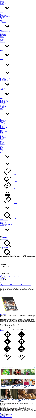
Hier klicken (2, 330)
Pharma (1, 147)
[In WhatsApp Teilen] (7, 352)
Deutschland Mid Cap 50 (4, 33)
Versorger (1, 152)
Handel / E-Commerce (3, 131)
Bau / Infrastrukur (3, 119)
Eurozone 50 (2, 105)
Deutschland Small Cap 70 (4, 100)
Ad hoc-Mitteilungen (3, 13)
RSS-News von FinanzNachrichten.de (6, 417)
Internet (1, 136)
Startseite (1, 0)
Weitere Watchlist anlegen (4, 220)
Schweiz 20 (2, 39)
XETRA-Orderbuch (3, 88)
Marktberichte (2, 17)
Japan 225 (1, 41)
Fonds (15, 174)
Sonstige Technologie (3, 150)
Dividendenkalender (3, 79)
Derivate (15, 188)
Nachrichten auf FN (3, 3)
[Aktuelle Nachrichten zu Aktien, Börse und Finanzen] (4, 239)
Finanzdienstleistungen (3, 127)
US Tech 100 (2, 37)
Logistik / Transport (3, 140)
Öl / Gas (1, 146)
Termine (1, 21)
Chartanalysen (2, 19)
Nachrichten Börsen (3, 412)
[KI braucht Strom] (9, 313)
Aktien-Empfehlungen (9, 412)
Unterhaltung (2, 151)
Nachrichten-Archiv (6, 413)
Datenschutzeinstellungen (4, 414)
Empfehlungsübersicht (3, 18)
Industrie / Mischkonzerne (4, 135)
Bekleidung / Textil (3, 120)
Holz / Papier (2, 133)
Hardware (1, 132)
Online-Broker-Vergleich (4, 80)
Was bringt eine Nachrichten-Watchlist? (6, 224)
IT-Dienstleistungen (3, 137)
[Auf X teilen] (21, 337)
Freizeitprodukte (2, 128)
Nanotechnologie (2, 144)
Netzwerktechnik (2, 145)
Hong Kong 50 (2, 42)
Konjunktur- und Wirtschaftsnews (5, 16)
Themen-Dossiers (3, 22)
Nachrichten (2, 1)
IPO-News (2, 20)
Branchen (1, 50)
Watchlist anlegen (3, 225)
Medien (1, 59)
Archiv (1, 60)
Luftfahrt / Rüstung (3, 141)
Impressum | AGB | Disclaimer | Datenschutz (7, 416)
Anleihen (15, 181)
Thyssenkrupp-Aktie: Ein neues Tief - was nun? (15, 285)
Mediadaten (10, 414)
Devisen (15, 203)
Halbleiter (1, 130)
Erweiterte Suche (4, 275)
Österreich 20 (2, 40)
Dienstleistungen (2, 123)
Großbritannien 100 (3, 38)
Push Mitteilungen (3, 277)
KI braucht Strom (3, 314)
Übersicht (1, 89)
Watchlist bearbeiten (3, 222)
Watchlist (15, 218)
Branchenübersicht (3, 51)
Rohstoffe (1, 148)
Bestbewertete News (3, 14)
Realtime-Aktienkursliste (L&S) (5, 78)
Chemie (1, 122)
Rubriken (1, 12)
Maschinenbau (2, 142)
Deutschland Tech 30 (3, 34)
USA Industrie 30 (3, 35)
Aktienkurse (2, 77)
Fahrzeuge (1, 126)
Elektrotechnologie (3, 124)
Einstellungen (2, 223)
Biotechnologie (2, 121)
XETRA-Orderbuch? (3, 90)
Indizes (1, 30)
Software (1, 149)
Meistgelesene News (3, 15)
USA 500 (1, 36)
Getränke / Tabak (2, 129)
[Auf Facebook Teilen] (7, 337)
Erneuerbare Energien (3, 125)
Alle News (2, 4)
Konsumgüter (2, 138)
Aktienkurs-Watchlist (3, 221)
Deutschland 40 (2, 99)
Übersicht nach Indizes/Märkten (5, 31)
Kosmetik (1, 139)
